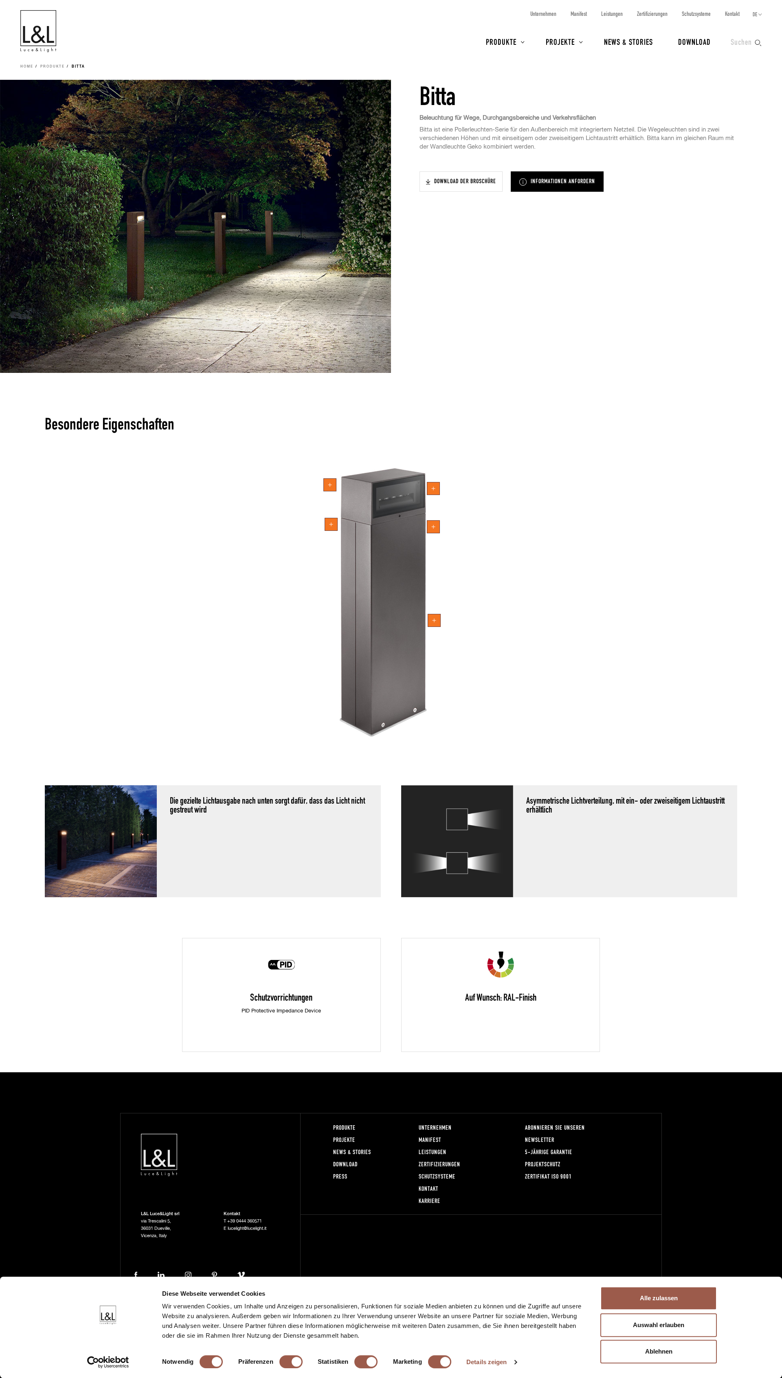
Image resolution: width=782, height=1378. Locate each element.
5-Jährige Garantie (548, 1152)
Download (694, 41)
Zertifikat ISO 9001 (548, 1176)
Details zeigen (486, 1361)
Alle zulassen (659, 1298)
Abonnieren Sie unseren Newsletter (555, 1133)
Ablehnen (658, 1351)
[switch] (291, 1361)
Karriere (429, 1201)
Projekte (560, 41)
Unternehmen (543, 14)
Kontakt (732, 14)
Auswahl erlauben (658, 1324)
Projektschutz (542, 1164)
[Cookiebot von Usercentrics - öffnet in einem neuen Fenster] (108, 1362)
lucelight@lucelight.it (247, 1228)
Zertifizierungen (652, 14)
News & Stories (628, 41)
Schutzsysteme (696, 14)
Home (26, 66)
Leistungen (612, 14)
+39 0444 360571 (244, 1221)
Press (340, 1176)
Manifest (579, 14)
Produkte (501, 41)
